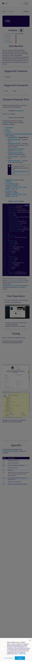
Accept (20, 658)
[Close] (30, 640)
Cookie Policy (22, 653)
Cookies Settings (8, 658)
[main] (16, 649)
